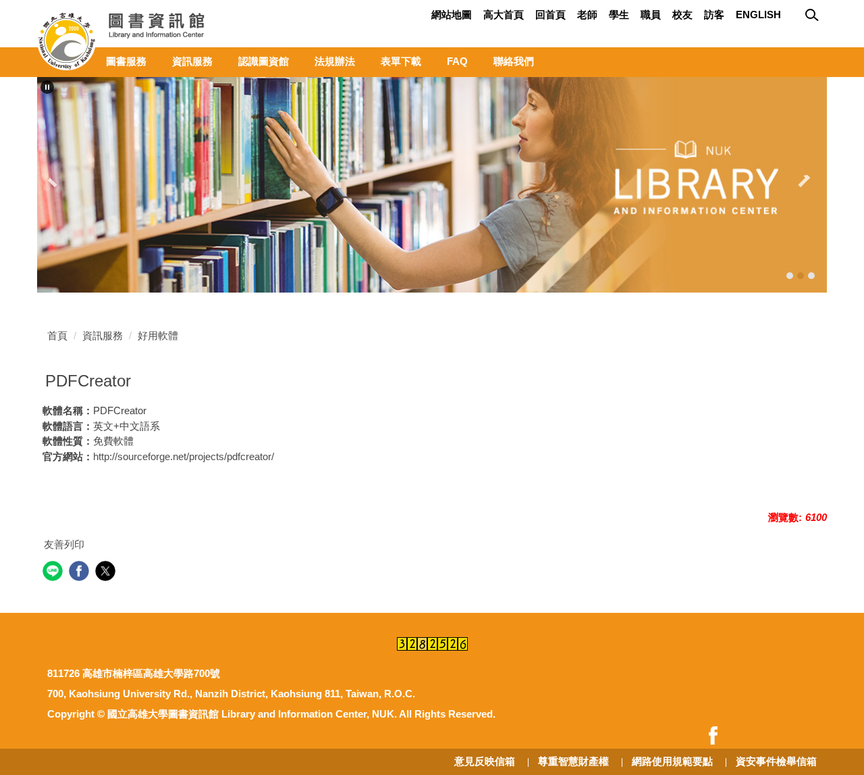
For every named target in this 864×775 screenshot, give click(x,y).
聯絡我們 (513, 61)
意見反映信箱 (484, 761)
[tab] (789, 275)
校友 (682, 14)
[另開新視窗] (717, 735)
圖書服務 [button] (126, 61)
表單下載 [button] (401, 61)
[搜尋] (813, 15)
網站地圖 (451, 14)
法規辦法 (335, 61)
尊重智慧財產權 (573, 761)
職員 (651, 14)
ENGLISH (758, 14)
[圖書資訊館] (125, 40)
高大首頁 (503, 14)
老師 (587, 14)
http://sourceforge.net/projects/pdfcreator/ (183, 456)
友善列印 (64, 544)
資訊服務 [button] (192, 61)
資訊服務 (102, 335)
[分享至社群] (54, 572)
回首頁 (550, 14)
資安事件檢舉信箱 (776, 761)
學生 (619, 14)
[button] (47, 87)
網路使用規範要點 (672, 761)
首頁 (57, 335)
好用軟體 (158, 335)
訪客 (714, 14)
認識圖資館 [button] (263, 61)
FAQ (457, 61)
